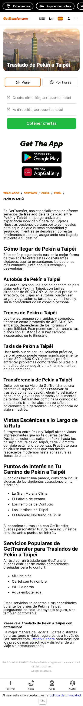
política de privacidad (65, 695)
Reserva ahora (43, 639)
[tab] (10, 685)
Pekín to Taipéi (13, 198)
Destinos (30, 193)
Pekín (58, 193)
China (45, 193)
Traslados (11, 193)
